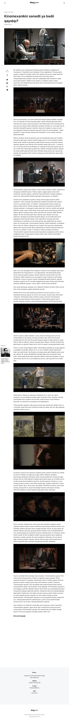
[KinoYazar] (34, 3)
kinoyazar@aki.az (34, 687)
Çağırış (6, 12)
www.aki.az (34, 693)
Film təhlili (10, 12)
